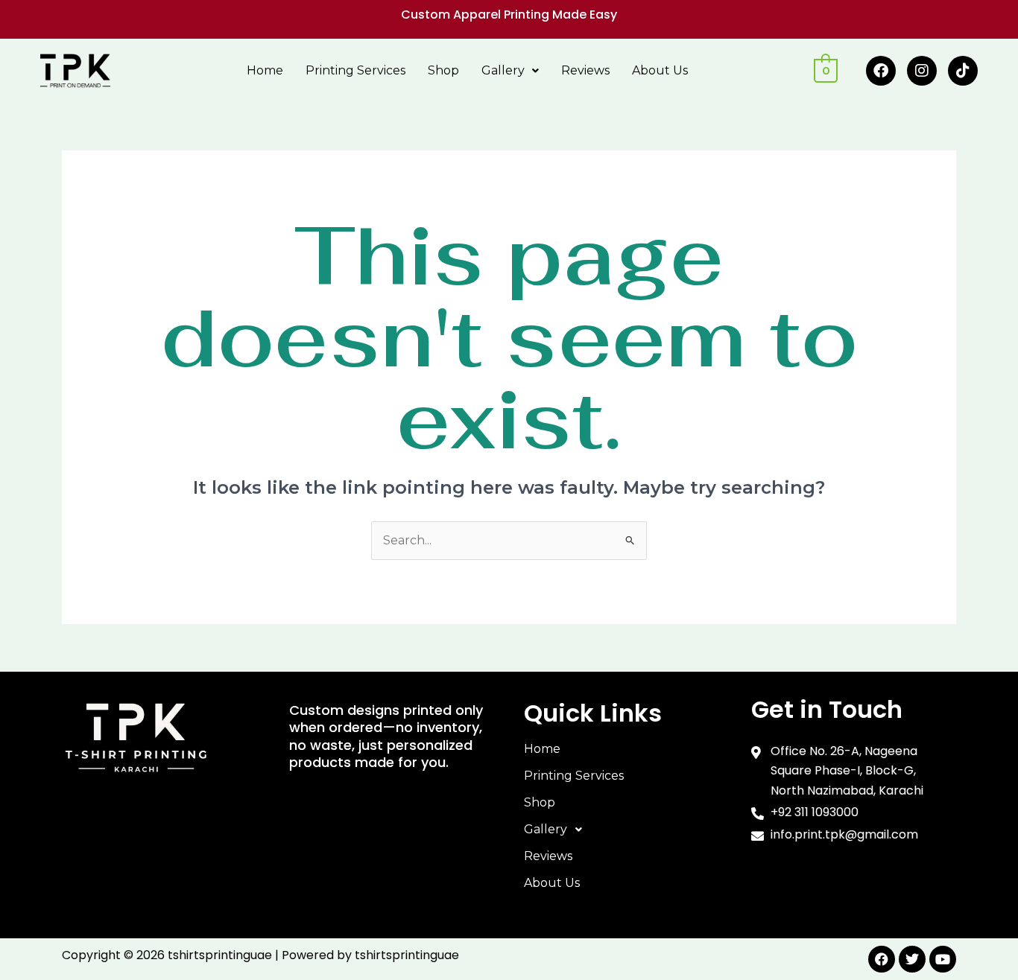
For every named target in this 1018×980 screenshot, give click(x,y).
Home (265, 70)
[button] (510, 71)
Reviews (585, 70)
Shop (443, 70)
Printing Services (355, 70)
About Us (660, 70)
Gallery (503, 70)
